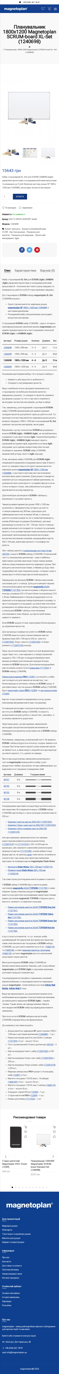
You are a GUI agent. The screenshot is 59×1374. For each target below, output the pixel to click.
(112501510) (8, 844)
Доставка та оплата (12, 1266)
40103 (6, 792)
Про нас (5, 1257)
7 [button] (33, 1187)
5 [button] (26, 1187)
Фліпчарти (7, 1230)
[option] (10, 152)
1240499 (8, 354)
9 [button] (40, 1187)
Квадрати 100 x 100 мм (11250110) (30, 867)
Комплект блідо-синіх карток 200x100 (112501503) (32, 825)
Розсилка (6, 1305)
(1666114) (50, 947)
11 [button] (46, 1187)
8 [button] (36, 1187)
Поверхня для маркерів (22, 235)
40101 (6, 780)
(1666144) (9, 950)
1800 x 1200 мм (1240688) (27, 308)
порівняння (27, 208)
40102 (6, 786)
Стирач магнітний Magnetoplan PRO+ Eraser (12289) (14, 1164)
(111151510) (23, 844)
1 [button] (12, 1187)
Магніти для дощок (11, 1238)
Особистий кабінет (11, 1293)
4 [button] (22, 1187)
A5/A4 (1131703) (30, 888)
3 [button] (19, 1187)
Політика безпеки (10, 1270)
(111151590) (26, 851)
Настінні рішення (17, 232)
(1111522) (30, 1099)
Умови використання (12, 1274)
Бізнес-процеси (12, 229)
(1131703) (12, 1041)
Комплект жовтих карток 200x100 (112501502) (30, 822)
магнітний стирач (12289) (22, 690)
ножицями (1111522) (39, 668)
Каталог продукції (10, 1278)
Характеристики (25, 270)
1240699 (8, 367)
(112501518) (17, 645)
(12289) (33, 1095)
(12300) (34, 1092)
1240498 (8, 347)
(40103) (50, 1044)
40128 (6, 799)
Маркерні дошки (9, 1226)
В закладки (11, 208)
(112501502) (8, 642)
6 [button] (29, 1187)
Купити (20, 196)
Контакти (6, 1261)
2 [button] (15, 1187)
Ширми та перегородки (13, 1242)
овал (29, 854)
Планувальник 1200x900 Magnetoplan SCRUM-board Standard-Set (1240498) (42, 1165)
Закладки (6, 1301)
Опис (7, 270)
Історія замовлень (10, 1297)
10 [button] (43, 1187)
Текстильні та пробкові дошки (16, 1234)
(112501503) (35, 642)
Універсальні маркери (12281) (18, 677)
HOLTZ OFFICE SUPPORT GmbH (23, 219)
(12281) (16, 1075)
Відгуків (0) (47, 270)
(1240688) (43, 1034)
